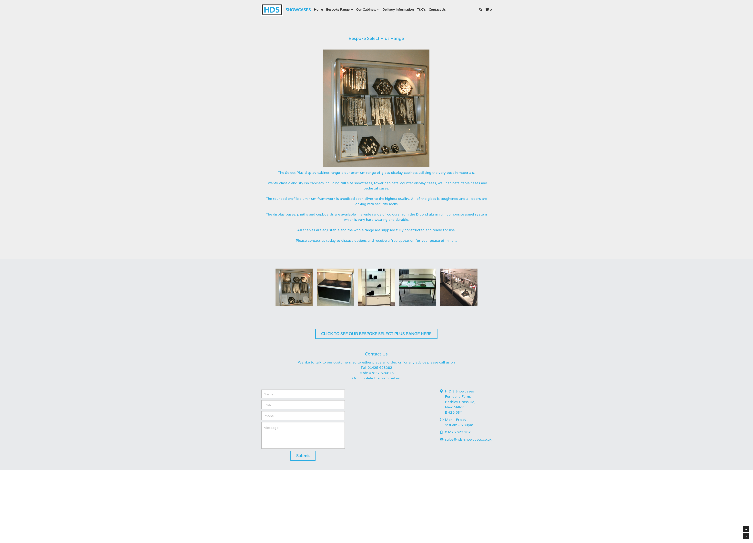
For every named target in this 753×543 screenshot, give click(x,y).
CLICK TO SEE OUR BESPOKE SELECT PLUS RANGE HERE (376, 333)
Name (268, 394)
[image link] (272, 9)
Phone (268, 415)
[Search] (480, 9)
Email (268, 405)
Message (270, 427)
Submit (303, 455)
